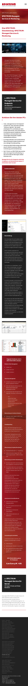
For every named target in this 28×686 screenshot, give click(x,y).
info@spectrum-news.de (10, 682)
